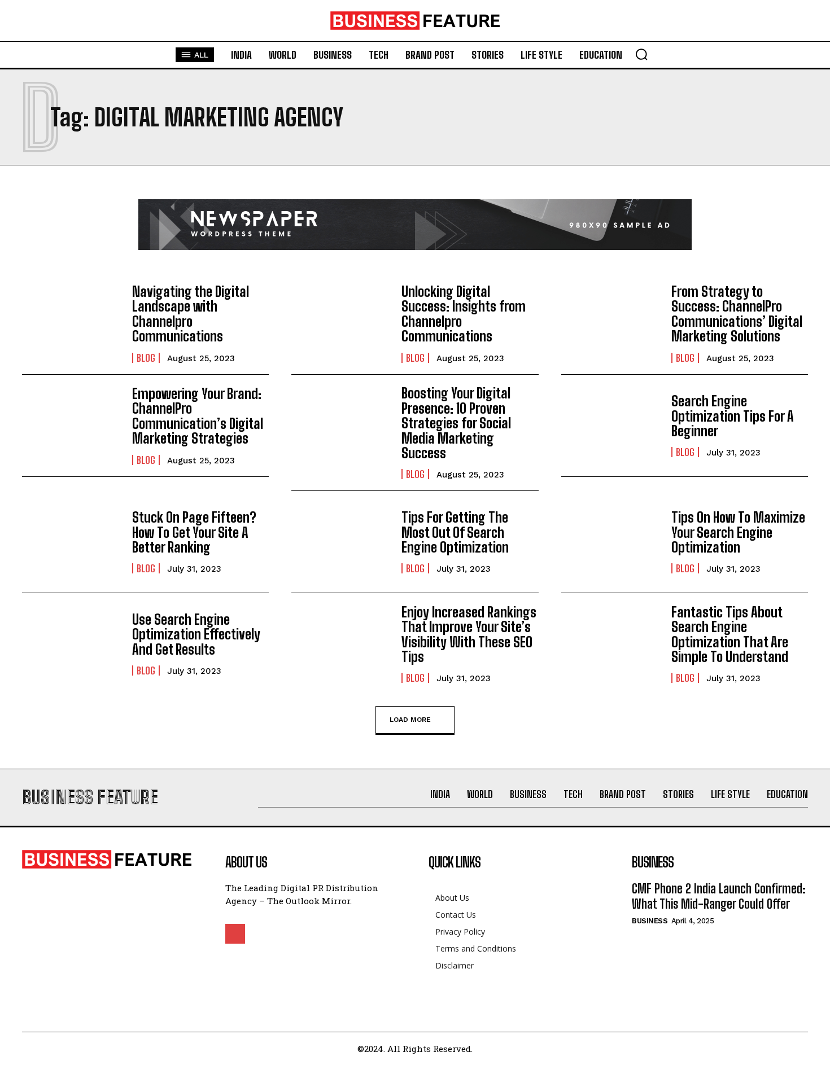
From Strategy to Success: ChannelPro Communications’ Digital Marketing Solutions (736, 313)
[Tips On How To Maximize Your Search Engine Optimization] (610, 541)
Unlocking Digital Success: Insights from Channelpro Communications (463, 313)
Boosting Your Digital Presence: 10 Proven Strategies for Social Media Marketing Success (456, 423)
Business (649, 921)
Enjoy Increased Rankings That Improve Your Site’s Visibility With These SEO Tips (468, 634)
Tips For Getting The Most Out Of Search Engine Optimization (455, 532)
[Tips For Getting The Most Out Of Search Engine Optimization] (340, 541)
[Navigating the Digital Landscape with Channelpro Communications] (71, 323)
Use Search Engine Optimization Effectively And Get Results (196, 634)
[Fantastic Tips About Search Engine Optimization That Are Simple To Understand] (610, 643)
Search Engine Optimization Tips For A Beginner (732, 416)
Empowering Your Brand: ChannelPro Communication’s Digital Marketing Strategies (197, 415)
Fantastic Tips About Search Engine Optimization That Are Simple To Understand (729, 634)
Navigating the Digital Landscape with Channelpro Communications (190, 313)
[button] (641, 54)
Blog (146, 358)
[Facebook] (235, 934)
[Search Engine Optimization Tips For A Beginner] (610, 425)
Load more (410, 720)
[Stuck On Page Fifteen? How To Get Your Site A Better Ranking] (71, 541)
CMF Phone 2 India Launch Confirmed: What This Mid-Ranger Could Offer (719, 896)
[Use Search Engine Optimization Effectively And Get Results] (71, 643)
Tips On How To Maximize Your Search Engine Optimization (738, 532)
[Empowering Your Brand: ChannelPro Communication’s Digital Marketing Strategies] (71, 425)
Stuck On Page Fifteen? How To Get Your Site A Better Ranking (194, 532)
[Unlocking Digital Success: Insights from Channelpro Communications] (340, 323)
